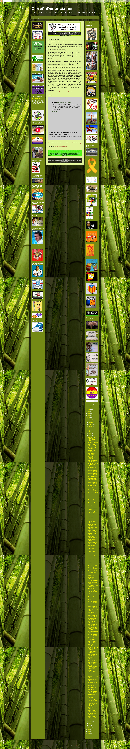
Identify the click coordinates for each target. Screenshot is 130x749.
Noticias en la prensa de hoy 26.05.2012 (92, 490)
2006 (88, 737)
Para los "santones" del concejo (92, 448)
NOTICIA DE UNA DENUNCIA (92, 619)
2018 (88, 409)
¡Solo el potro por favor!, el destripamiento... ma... (92, 439)
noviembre (91, 424)
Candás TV (71, 17)
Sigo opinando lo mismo (92, 613)
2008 (88, 733)
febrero (90, 723)
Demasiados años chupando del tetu (92, 558)
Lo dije (89, 599)
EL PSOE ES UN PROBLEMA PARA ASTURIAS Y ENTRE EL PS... (92, 667)
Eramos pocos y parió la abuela (93, 677)
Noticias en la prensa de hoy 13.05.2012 (92, 602)
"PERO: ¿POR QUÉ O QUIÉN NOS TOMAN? (93, 672)
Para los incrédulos (92, 476)
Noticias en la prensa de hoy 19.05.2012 (92, 555)
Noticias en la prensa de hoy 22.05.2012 (92, 531)
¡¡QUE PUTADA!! (92, 687)
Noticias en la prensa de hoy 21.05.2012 (92, 543)
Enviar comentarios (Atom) (61, 146)
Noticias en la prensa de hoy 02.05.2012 (92, 711)
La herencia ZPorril (92, 570)
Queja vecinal (91, 575)
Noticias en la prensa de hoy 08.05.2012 (92, 642)
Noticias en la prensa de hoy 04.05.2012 (92, 692)
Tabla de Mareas (46, 17)
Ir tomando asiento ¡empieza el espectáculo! (92, 486)
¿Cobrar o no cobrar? (93, 580)
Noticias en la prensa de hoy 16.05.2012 (92, 591)
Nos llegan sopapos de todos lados (93, 632)
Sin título (90, 563)
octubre (90, 426)
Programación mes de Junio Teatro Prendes (93, 464)
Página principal (36, 17)
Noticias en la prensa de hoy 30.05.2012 (92, 461)
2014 (88, 417)
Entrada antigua (77, 143)
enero (90, 725)
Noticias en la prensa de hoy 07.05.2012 (92, 655)
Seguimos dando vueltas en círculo (92, 468)
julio (89, 431)
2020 (88, 406)
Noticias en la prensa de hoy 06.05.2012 (92, 663)
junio (90, 433)
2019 (88, 407)
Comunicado (91, 514)
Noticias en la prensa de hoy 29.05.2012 (92, 471)
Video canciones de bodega (92, 622)
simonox (63, 745)
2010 (88, 729)
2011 (88, 727)
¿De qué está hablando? (91, 696)
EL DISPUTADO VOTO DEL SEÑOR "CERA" (93, 648)
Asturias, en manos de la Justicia (65, 91)
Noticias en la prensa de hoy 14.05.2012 (92, 597)
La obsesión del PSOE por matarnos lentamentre (93, 494)
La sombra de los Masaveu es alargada (92, 457)
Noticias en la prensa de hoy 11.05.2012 (92, 616)
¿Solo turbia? (91, 689)
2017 (88, 411)
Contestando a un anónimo (92, 451)
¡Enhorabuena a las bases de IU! (92, 497)
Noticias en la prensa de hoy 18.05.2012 (92, 568)
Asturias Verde (56, 17)
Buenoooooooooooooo (93, 442)
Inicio (67, 143)
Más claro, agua (91, 545)
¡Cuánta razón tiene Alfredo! (92, 528)
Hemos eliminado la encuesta (92, 540)
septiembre (91, 428)
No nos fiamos (91, 553)
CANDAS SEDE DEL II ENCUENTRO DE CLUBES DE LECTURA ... (93, 704)
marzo (90, 721)
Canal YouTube (92, 17)
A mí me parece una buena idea (92, 548)
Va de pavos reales (92, 595)
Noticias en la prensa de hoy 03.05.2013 (92, 699)
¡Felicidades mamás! (92, 660)
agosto (90, 430)
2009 (88, 731)
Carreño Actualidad (81, 17)
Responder (54, 111)
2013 (88, 419)
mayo (90, 435)
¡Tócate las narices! (92, 694)
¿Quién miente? (91, 639)
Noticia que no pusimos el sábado (92, 537)
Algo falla (90, 593)
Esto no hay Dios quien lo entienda (92, 503)
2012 (88, 420)
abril (89, 719)
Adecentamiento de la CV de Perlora (93, 586)
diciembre (91, 422)
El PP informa (91, 588)
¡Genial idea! (91, 674)
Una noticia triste (92, 637)
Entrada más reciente (55, 143)
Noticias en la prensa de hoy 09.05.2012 (92, 635)
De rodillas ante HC (92, 565)
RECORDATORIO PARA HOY (92, 525)
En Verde (64, 17)
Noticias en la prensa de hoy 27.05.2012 (92, 483)
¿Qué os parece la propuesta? (92, 454)
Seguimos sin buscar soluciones (92, 652)
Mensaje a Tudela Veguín (92, 658)
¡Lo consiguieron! (92, 604)
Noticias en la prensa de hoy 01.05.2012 (92, 717)
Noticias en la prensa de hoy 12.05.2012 (92, 607)
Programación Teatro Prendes (92, 680)
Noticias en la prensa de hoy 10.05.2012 (92, 625)
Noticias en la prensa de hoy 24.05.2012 (92, 512)
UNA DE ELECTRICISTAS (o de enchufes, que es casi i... (93, 507)
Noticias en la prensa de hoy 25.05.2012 (92, 500)
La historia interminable (91, 551)
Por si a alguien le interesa (92, 516)
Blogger (76, 745)
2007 (88, 735)
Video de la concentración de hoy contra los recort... (92, 520)
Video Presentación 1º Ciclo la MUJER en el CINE (93, 628)
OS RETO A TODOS (37, 98)
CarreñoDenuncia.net (52, 8)
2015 (88, 415)
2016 (88, 413)
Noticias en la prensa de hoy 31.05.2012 (92, 445)
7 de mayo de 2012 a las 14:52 (64, 102)
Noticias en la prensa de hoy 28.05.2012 (92, 474)
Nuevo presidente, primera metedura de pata (92, 479)
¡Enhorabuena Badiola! (91, 578)
